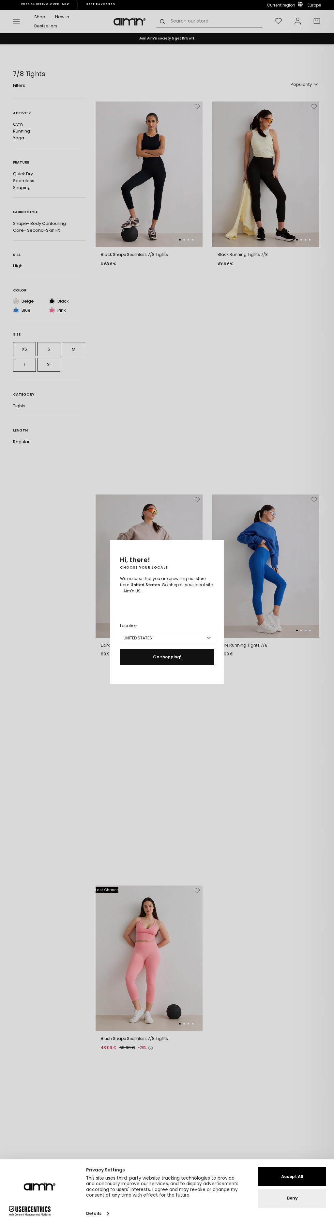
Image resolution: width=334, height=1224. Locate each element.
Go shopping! (167, 657)
